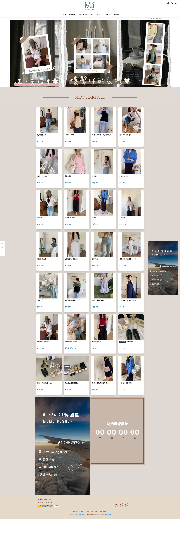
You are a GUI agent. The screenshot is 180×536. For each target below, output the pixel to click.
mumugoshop (79, 514)
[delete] (149, 242)
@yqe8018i (47, 499)
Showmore (107, 514)
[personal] (172, 3)
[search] (167, 3)
